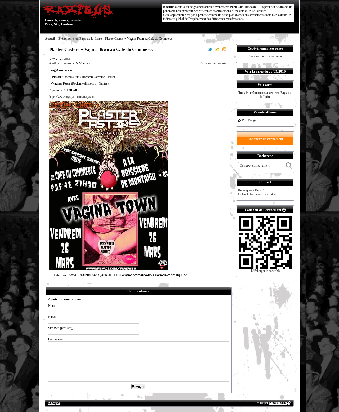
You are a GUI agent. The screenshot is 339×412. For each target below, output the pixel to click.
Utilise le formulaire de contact (257, 194)
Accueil (50, 39)
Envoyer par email (217, 49)
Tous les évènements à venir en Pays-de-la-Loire (265, 95)
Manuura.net (278, 403)
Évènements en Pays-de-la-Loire (80, 39)
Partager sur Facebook (203, 49)
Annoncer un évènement (265, 139)
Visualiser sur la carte (212, 63)
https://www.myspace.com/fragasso (71, 97)
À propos (54, 403)
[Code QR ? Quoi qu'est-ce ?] (284, 210)
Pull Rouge (249, 120)
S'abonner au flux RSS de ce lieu (224, 49)
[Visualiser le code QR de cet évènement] (265, 268)
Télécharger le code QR (265, 271)
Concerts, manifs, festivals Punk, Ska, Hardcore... (63, 14)
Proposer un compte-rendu (265, 56)
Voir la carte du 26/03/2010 (265, 71)
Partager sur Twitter (210, 49)
